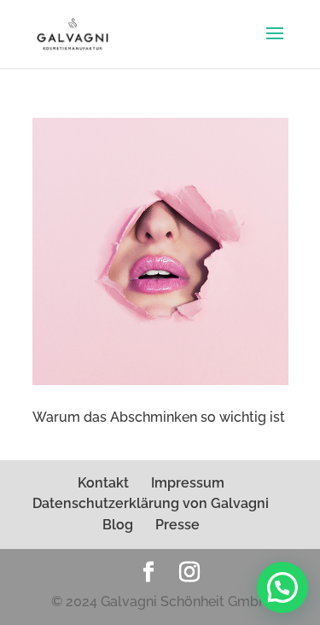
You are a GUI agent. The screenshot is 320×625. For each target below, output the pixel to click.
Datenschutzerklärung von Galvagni (150, 503)
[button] (282, 587)
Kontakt (103, 483)
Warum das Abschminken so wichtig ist (158, 417)
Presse (177, 525)
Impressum (187, 483)
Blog (117, 525)
